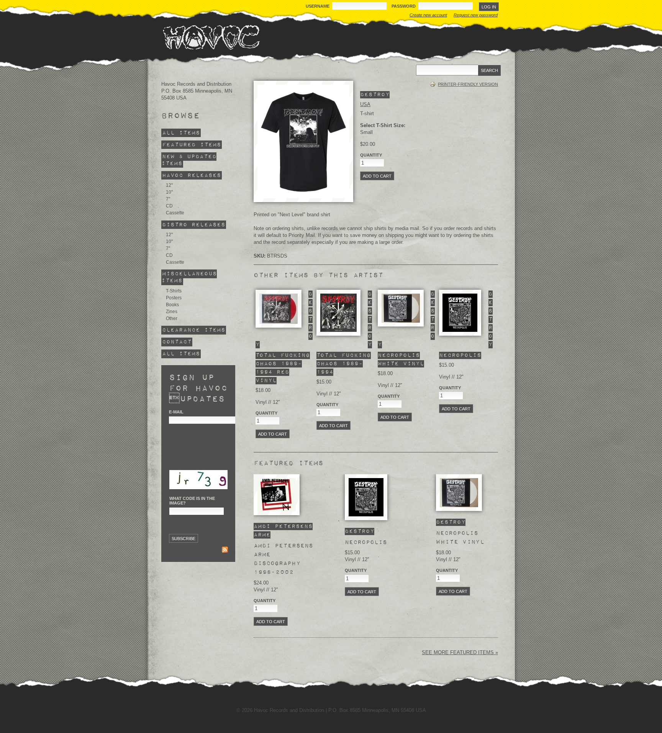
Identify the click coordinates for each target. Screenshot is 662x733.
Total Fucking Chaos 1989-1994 (343, 364)
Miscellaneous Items (189, 277)
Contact (177, 342)
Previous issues (187, 550)
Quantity (371, 155)
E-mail (176, 412)
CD (169, 206)
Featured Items (191, 145)
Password (404, 6)
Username (318, 6)
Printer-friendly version (468, 84)
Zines (171, 311)
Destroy (375, 94)
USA (365, 104)
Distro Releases (193, 224)
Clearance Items (193, 330)
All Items (181, 133)
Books (172, 304)
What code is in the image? (192, 500)
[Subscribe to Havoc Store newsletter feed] (225, 551)
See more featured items (458, 652)
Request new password (476, 15)
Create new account (428, 15)
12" (169, 185)
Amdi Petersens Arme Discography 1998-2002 (283, 559)
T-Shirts (174, 291)
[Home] (211, 37)
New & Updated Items (188, 160)
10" (169, 192)
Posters (174, 297)
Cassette (175, 212)
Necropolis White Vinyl (460, 537)
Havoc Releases (191, 175)
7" (168, 199)
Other (171, 318)
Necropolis (460, 355)
